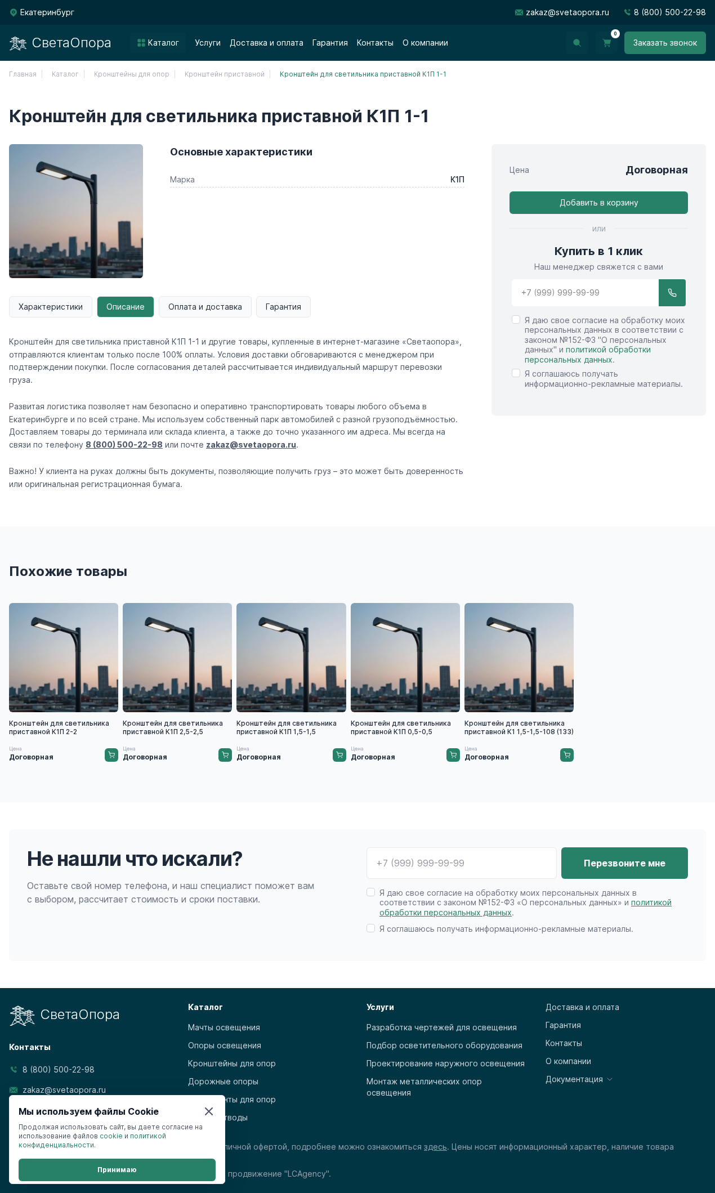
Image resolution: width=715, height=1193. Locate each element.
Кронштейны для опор (232, 1063)
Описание (125, 306)
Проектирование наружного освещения (446, 1063)
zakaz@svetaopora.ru (567, 12)
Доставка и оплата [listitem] (266, 42)
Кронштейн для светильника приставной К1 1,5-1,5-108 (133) (519, 727)
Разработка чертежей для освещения (442, 1027)
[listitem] (158, 43)
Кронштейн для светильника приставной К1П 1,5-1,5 (286, 727)
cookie (111, 1136)
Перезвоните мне (624, 863)
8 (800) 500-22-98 (670, 12)
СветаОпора (71, 42)
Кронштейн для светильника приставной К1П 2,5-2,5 (173, 727)
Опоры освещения (224, 1045)
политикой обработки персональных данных (588, 355)
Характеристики (51, 306)
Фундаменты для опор (232, 1099)
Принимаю (117, 1169)
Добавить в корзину (599, 202)
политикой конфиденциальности (92, 1140)
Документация (574, 1079)
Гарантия (283, 306)
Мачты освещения (224, 1027)
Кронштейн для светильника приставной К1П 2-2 (59, 727)
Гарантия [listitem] (330, 42)
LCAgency (307, 1173)
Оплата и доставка (205, 306)
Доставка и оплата (582, 1007)
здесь (435, 1146)
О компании (568, 1061)
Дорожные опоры (223, 1081)
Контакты (564, 1043)
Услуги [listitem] (208, 42)
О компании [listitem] (425, 42)
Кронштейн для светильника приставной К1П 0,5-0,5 (401, 727)
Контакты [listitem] (375, 42)
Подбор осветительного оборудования (444, 1045)
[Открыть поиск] (577, 43)
